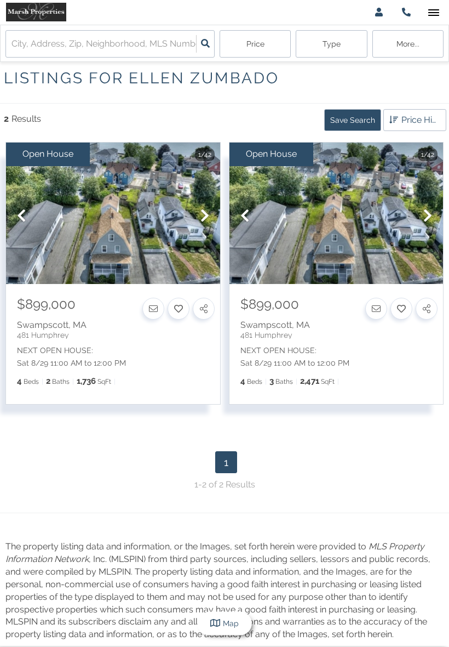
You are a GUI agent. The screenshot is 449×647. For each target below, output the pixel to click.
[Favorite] (178, 309)
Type (332, 43)
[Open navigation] (433, 13)
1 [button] (226, 462)
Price (255, 43)
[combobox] (12, 44)
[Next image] (204, 216)
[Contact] (153, 309)
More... (407, 43)
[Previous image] (21, 216)
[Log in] (378, 12)
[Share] (204, 309)
